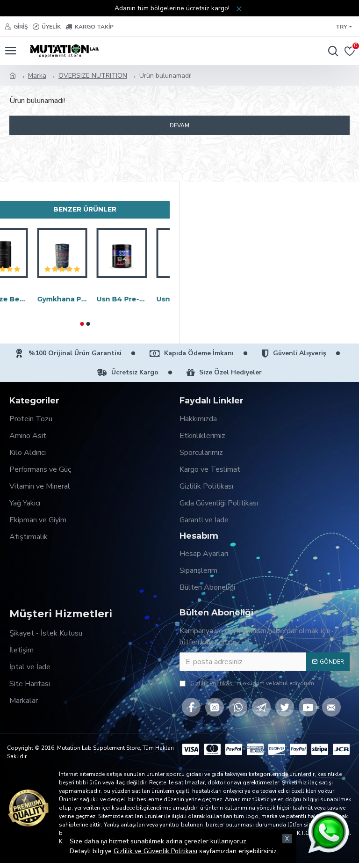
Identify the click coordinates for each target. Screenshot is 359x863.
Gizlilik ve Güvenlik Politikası (155, 851)
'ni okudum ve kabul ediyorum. (253, 683)
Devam (179, 125)
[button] (82, 324)
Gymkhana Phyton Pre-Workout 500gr (85, 299)
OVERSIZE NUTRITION (92, 75)
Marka (37, 75)
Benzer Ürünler (84, 209)
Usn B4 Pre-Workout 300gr (144, 299)
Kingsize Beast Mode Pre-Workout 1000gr (25, 299)
